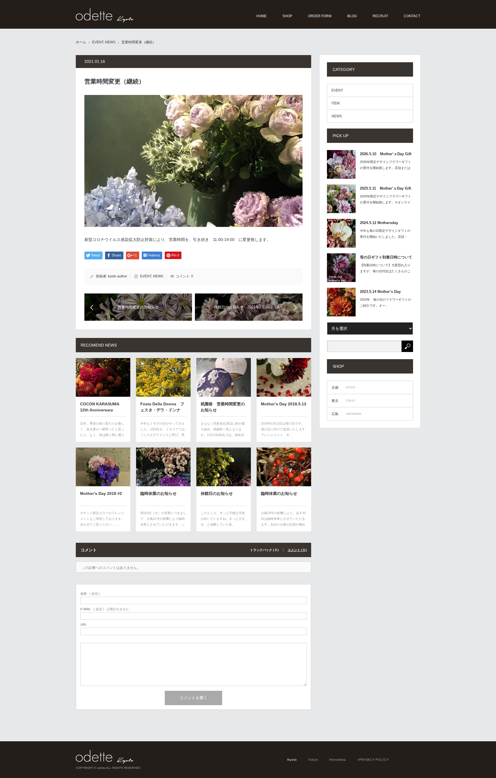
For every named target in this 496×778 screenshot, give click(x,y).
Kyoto (292, 759)
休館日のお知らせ (217, 493)
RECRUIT (380, 16)
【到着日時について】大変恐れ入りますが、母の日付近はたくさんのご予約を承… (385, 271)
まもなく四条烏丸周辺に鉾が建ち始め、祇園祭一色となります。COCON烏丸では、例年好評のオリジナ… (223, 432)
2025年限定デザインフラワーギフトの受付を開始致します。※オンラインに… (385, 202)
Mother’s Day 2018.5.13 (283, 404)
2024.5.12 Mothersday (379, 223)
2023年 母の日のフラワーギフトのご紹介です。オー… (385, 302)
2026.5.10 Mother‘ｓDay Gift (385, 154)
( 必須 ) (90, 593)
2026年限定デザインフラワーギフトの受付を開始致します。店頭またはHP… (385, 168)
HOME (261, 16)
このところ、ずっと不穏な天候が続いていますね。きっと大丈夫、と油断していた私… (223, 518)
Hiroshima (337, 759)
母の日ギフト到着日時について (386, 257)
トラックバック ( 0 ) (264, 550)
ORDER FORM (320, 16)
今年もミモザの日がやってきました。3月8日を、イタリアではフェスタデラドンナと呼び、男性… (162, 432)
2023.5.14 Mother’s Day (380, 291)
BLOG (352, 16)
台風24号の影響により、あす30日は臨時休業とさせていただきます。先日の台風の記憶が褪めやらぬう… (283, 521)
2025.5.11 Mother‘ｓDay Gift (385, 188)
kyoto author (117, 276)
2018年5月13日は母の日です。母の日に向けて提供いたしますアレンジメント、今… (283, 429)
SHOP (287, 16)
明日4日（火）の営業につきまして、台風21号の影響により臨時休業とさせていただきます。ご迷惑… (163, 521)
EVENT (97, 42)
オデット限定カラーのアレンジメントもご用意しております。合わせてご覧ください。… (102, 518)
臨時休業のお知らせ (158, 493)
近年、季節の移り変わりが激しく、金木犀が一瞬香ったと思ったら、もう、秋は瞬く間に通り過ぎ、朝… (102, 432)
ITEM (336, 103)
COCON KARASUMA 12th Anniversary (99, 407)
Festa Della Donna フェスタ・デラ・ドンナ (162, 407)
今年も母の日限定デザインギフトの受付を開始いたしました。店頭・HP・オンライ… (385, 236)
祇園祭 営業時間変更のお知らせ (223, 407)
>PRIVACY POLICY (373, 759)
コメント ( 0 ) (297, 550)
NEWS (110, 42)
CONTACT (412, 16)
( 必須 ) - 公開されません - (105, 609)
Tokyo (313, 759)
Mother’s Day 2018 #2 (101, 493)
